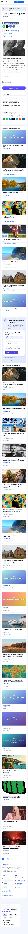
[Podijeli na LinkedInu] (23, 119)
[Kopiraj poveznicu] (13, 26)
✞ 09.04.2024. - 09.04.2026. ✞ (9, 98)
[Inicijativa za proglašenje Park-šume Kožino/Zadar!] (14, 258)
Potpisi (8, 33)
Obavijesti (15, 30)
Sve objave (5, 109)
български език (16, 8)
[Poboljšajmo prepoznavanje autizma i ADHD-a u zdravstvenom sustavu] (14, 212)
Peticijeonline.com (6, 1)
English (10, 10)
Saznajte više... (7, 911)
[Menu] (26, 2)
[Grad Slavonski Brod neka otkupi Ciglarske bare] (14, 188)
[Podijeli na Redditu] (20, 119)
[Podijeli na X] (7, 26)
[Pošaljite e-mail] (10, 26)
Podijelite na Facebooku (11, 23)
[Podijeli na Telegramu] (16, 119)
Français (14, 10)
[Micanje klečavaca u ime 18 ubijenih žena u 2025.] (14, 141)
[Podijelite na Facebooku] (10, 119)
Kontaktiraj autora (8, 82)
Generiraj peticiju (12, 352)
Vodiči (3, 875)
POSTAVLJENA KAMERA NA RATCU (11, 105)
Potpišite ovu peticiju (14, 88)
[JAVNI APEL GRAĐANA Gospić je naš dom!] (14, 304)
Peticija (7, 30)
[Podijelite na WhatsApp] (3, 26)
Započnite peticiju (19, 1)
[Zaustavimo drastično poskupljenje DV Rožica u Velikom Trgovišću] (14, 281)
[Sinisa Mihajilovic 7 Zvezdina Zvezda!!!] (14, 235)
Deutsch (5, 10)
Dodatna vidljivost (9, 36)
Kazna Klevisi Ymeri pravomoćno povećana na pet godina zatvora (11, 101)
